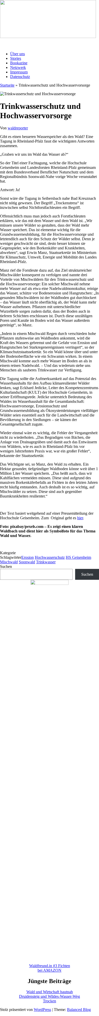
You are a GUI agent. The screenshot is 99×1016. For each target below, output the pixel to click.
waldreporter (18, 128)
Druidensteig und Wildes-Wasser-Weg (49, 996)
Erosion (27, 557)
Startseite (7, 85)
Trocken (49, 1001)
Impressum (19, 72)
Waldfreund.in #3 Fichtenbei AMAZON (49, 968)
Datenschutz (20, 76)
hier (80, 518)
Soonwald (27, 562)
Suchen (6, 566)
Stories (15, 58)
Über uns (17, 54)
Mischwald (9, 562)
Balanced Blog (79, 1009)
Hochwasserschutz (50, 557)
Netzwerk (18, 67)
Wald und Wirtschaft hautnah (49, 992)
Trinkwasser (46, 562)
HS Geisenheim (78, 557)
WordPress (42, 1009)
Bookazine (18, 63)
